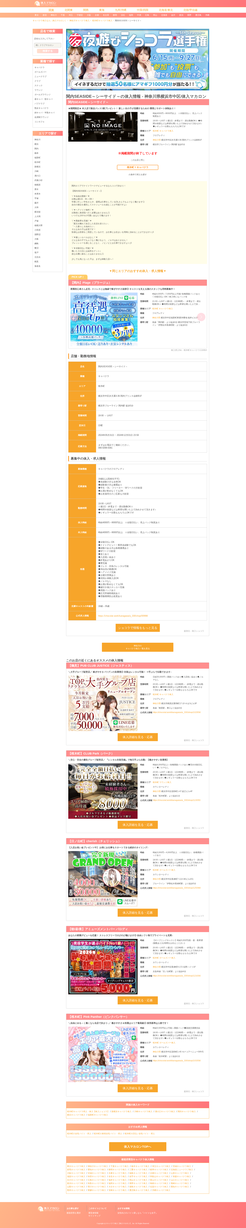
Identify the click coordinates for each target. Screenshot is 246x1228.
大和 (36, 207)
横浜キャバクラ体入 (76, 1115)
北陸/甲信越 (190, 10)
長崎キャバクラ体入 (180, 1183)
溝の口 (37, 176)
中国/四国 (142, 10)
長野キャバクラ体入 (138, 1183)
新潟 (181, 15)
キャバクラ (39, 67)
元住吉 (37, 257)
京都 (97, 15)
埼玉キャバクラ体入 (161, 1166)
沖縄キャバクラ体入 (161, 1190)
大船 (36, 239)
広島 (147, 15)
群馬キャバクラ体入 (76, 1169)
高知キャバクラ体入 (180, 1186)
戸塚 (36, 221)
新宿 (45, 15)
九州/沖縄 (120, 10)
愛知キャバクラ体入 (97, 1169)
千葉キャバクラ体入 (120, 1166)
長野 (189, 15)
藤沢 (36, 203)
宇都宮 (80, 15)
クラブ (37, 81)
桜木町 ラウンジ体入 (162, 782)
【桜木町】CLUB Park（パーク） (91, 753)
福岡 (131, 15)
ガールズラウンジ (42, 94)
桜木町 (37, 162)
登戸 (36, 252)
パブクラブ (39, 103)
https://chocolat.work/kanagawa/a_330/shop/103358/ (177, 1060)
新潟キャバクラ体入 (76, 1183)
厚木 (36, 189)
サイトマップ (94, 1216)
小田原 (37, 230)
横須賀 (37, 212)
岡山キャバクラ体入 (138, 1180)
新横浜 (37, 167)
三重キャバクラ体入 (138, 1169)
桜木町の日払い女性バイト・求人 (140, 1133)
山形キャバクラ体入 (180, 1173)
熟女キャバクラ (41, 108)
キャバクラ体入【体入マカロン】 (118, 1223)
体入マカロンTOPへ (137, 1146)
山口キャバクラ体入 (180, 1180)
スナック (38, 85)
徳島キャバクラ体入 (138, 1186)
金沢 (173, 15)
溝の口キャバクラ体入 (165, 1111)
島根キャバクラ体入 (159, 1183)
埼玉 (71, 15)
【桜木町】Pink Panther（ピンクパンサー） (98, 1016)
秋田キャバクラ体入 (97, 1176)
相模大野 (38, 225)
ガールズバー (40, 72)
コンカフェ (39, 122)
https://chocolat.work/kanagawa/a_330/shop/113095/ (176, 800)
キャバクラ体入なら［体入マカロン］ (50, 20)
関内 (36, 148)
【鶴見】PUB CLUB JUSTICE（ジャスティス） (101, 665)
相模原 (37, 185)
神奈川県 (157, 140)
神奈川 (54, 15)
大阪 (89, 15)
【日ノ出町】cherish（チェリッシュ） (94, 841)
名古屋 (106, 15)
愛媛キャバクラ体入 (97, 1190)
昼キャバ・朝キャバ (43, 99)
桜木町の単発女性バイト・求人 (108, 1133)
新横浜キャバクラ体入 (121, 1111)
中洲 (139, 15)
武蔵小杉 (38, 180)
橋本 (36, 153)
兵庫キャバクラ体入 (118, 1173)
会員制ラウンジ (41, 117)
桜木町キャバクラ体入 (102, 20)
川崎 (36, 171)
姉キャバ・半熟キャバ (44, 112)
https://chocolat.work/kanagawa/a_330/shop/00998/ (123, 616)
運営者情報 (93, 1213)
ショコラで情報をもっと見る (137, 627)
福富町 (37, 157)
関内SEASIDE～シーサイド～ (88, 102)
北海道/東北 (166, 10)
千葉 (63, 15)
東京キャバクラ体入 (76, 1166)
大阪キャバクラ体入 (76, 1173)
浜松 (123, 15)
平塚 (36, 198)
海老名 (37, 266)
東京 (37, 15)
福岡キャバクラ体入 (118, 1183)
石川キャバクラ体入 (76, 1180)
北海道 (164, 15)
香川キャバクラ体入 (97, 1186)
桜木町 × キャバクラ (137, 167)
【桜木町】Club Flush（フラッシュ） (96, 282)
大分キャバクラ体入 (118, 1186)
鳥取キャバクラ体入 (97, 1183)
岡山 (155, 15)
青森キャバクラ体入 (182, 1176)
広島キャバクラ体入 (97, 1180)
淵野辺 (37, 234)
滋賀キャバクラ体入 (76, 1176)
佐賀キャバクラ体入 (159, 1186)
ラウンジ (38, 90)
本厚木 (37, 194)
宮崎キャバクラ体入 (118, 1190)
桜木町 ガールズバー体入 (164, 870)
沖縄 (207, 15)
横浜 (36, 144)
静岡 (115, 15)
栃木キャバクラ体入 (140, 1166)
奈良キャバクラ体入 (118, 1176)
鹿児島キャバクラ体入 (139, 1190)
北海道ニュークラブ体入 (182, 1169)
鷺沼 (36, 248)
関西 (86, 10)
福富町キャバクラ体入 (98, 1115)
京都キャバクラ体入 (159, 1173)
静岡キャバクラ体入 (118, 1169)
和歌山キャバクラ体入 (160, 1176)
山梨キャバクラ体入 (76, 1186)
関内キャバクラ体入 (187, 1111)
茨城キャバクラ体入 (182, 1166)
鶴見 (36, 261)
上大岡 (37, 216)
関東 (51, 10)
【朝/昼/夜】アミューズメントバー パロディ (98, 929)
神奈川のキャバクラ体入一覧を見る (138, 647)
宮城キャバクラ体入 (97, 1173)
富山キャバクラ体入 (159, 1180)
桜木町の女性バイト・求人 (79, 1133)
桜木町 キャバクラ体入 (163, 131)
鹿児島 (198, 15)
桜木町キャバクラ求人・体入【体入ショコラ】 (88, 1111)
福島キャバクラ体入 (138, 1173)
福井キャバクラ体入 (118, 1180)
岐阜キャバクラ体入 (159, 1169)
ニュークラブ (40, 76)
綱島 (36, 243)
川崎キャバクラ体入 (143, 1111)
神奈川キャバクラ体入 (79, 20)
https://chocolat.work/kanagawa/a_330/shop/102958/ (177, 712)
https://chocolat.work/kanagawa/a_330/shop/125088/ (177, 888)
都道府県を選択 (74, 1213)
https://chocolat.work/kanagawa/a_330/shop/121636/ (177, 976)
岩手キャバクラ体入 (138, 1176)
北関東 (69, 10)
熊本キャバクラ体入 (76, 1190)
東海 (101, 10)
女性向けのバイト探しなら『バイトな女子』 (137, 1213)
